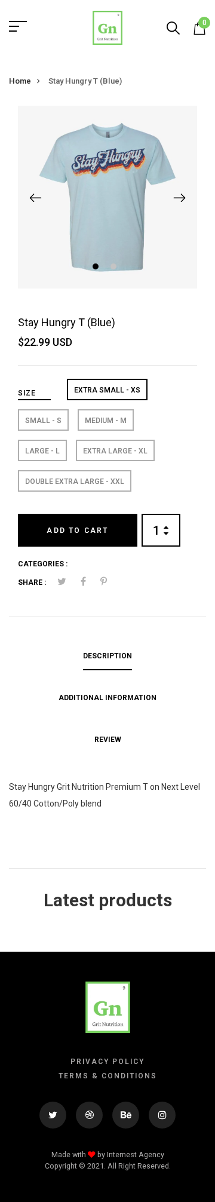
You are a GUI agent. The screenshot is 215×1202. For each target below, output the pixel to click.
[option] (107, 197)
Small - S (43, 420)
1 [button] (97, 267)
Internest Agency (135, 1154)
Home (20, 80)
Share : (32, 582)
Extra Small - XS (107, 390)
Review (107, 739)
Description (107, 656)
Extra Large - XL (115, 451)
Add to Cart (77, 530)
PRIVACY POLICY (107, 1061)
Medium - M (106, 420)
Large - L (42, 451)
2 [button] (114, 267)
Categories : (42, 564)
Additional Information (107, 698)
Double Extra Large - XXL (74, 481)
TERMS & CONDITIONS (108, 1076)
